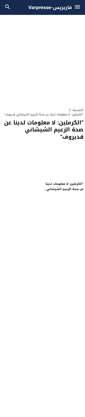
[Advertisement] (42, 59)
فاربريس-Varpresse (50, 7)
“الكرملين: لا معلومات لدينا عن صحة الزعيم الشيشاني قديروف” (64, 189)
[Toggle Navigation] (78, 7)
